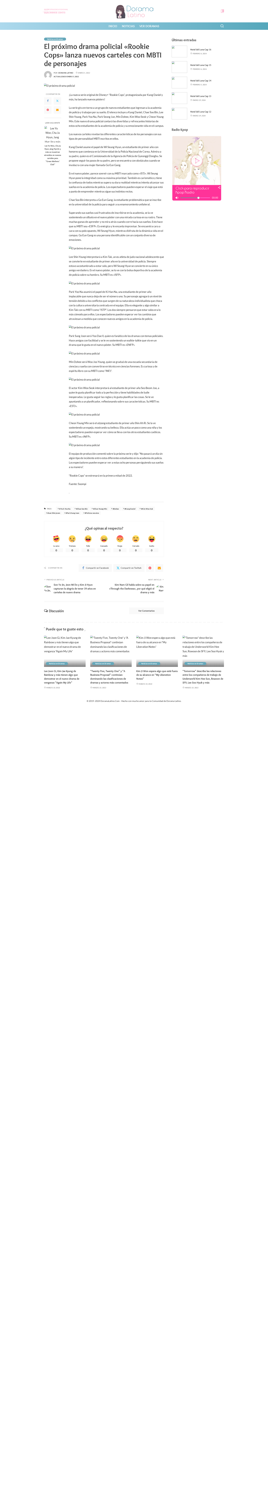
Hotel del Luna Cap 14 (200, 80)
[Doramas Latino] (134, 11)
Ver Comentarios (146, 610)
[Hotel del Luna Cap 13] (179, 98)
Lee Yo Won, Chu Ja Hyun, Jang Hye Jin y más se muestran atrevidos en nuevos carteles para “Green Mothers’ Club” (52, 154)
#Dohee (116, 509)
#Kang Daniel (130, 509)
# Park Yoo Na (64, 509)
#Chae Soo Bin (82, 509)
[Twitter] (57, 101)
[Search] (222, 26)
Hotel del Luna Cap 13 (200, 96)
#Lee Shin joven (53, 513)
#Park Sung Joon (72, 513)
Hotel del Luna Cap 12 (200, 111)
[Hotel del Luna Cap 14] (179, 82)
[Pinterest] (47, 110)
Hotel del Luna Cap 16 (200, 49)
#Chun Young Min (100, 509)
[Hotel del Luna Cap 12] (179, 113)
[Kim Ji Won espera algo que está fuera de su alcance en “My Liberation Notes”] (157, 651)
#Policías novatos (92, 513)
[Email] (57, 110)
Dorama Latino (65, 73)
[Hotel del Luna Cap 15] (179, 67)
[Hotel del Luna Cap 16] (179, 51)
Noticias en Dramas (55, 39)
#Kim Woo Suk (147, 509)
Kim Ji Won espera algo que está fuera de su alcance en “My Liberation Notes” (157, 675)
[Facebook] (47, 101)
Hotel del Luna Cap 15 (200, 65)
